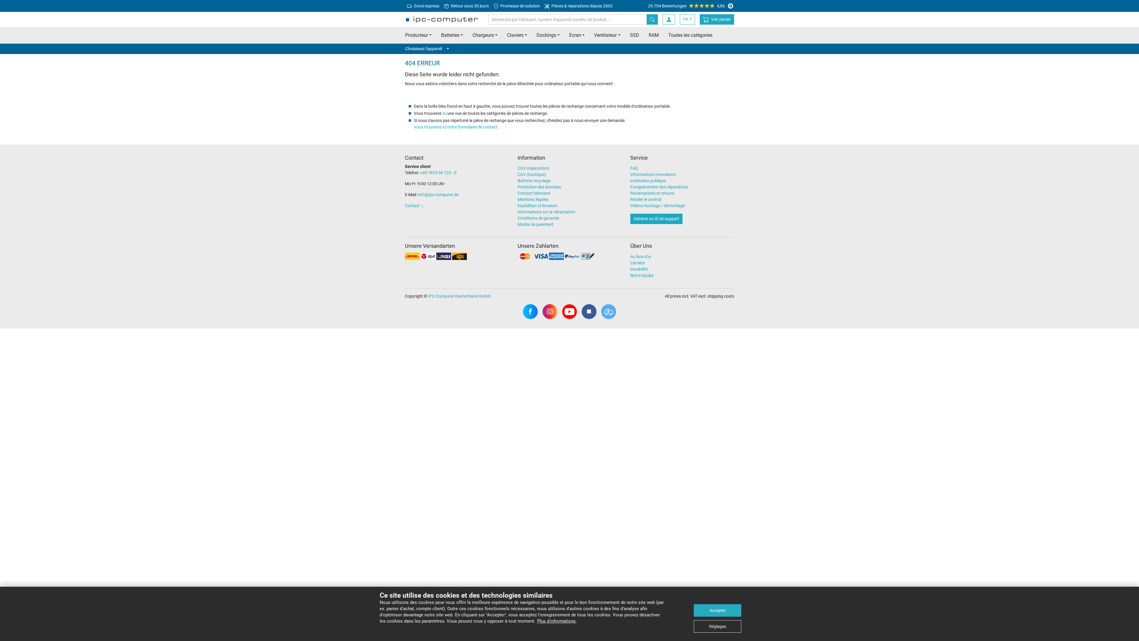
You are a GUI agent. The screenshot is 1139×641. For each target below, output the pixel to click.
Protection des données (539, 187)
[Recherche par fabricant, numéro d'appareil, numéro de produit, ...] (652, 19)
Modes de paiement (535, 224)
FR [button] (685, 19)
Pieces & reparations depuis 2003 (582, 6)
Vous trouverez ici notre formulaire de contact (455, 127)
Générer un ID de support (656, 218)
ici (444, 113)
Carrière (637, 263)
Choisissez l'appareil (423, 48)
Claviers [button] (515, 35)
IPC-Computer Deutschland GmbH (459, 296)
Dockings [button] (546, 35)
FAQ (634, 168)
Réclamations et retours (652, 193)
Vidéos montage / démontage (657, 205)
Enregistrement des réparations (659, 187)
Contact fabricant (534, 193)
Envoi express (426, 6)
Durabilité (639, 269)
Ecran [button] (575, 35)
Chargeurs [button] (483, 35)
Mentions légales (533, 199)
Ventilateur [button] (605, 35)
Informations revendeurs (653, 174)
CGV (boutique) (532, 174)
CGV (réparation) (533, 168)
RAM (654, 35)
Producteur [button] (416, 35)
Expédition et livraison (538, 205)
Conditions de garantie (538, 218)
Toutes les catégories (690, 35)
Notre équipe (642, 275)
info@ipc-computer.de (438, 194)
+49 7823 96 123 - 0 (438, 172)
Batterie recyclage (534, 180)
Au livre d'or (640, 256)
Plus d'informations (556, 621)
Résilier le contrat (646, 199)
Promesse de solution (519, 6)
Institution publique (648, 180)
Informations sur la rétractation (546, 212)
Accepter (718, 610)
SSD (634, 35)
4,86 (686, 6)
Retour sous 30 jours (469, 6)
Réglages (717, 626)
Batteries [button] (450, 35)
